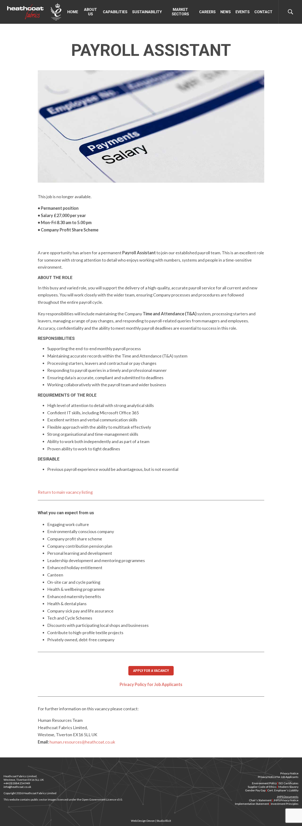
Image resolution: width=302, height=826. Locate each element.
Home (72, 12)
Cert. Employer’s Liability (282, 790)
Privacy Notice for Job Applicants (278, 777)
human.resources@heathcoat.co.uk (82, 741)
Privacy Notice (289, 773)
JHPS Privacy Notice (285, 800)
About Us (90, 11)
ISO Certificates (288, 783)
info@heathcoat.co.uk (17, 787)
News (225, 12)
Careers (207, 12)
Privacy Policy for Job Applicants (151, 684)
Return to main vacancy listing (65, 492)
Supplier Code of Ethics (262, 787)
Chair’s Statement (260, 800)
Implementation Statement (252, 803)
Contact (263, 12)
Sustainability (147, 12)
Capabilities (115, 12)
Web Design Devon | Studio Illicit (151, 820)
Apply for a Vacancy (151, 671)
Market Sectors (180, 11)
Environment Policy (264, 783)
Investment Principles (284, 803)
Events (242, 12)
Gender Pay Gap (255, 790)
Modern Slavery (288, 787)
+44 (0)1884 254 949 (17, 783)
